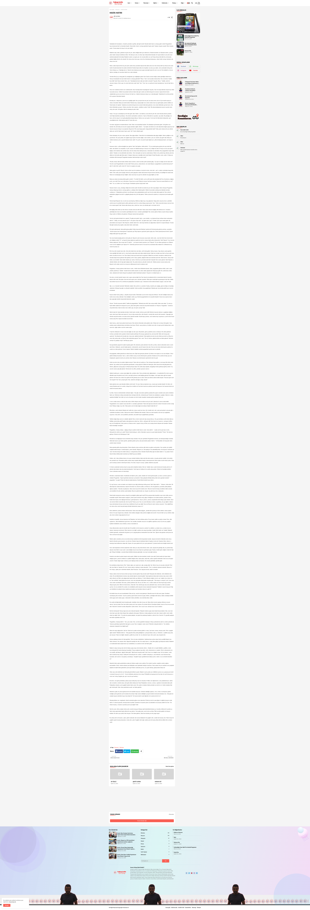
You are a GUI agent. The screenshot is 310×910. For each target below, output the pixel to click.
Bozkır (155, 849)
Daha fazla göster (170, 766)
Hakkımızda (174, 907)
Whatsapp (135, 751)
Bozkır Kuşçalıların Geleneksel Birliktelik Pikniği (190, 104)
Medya (174, 3)
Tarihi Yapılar (155, 852)
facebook (183, 66)
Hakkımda (164, 3)
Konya (155, 843)
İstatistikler (188, 907)
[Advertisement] (142, 31)
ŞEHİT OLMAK (137, 781)
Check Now (11, 902)
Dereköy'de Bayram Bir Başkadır (191, 96)
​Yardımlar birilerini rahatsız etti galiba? (190, 89)
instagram (183, 70)
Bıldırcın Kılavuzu (178, 832)
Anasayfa (167, 907)
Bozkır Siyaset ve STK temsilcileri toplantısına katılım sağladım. (125, 841)
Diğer (182, 3)
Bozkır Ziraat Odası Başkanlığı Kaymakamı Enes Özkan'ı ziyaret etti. (125, 848)
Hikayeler (155, 838)
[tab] (129, 3)
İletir (175, 837)
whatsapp (195, 66)
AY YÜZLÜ (113, 781)
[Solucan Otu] (180, 52)
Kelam (136, 3)
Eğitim (155, 3)
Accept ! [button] (7, 905)
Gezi (129, 3)
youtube (195, 70)
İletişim (199, 907)
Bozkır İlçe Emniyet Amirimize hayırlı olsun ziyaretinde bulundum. (126, 834)
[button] (188, 3)
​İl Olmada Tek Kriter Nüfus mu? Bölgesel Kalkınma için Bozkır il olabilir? (192, 82)
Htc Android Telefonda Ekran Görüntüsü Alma (191, 44)
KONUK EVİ (158, 781)
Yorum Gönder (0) (141, 820)
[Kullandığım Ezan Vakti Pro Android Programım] (180, 37)
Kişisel (155, 841)
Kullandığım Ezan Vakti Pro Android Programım (192, 36)
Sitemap (194, 907)
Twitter (127, 751)
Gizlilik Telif (181, 907)
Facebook (120, 751)
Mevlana (117, 9)
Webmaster (155, 854)
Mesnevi (116, 747)
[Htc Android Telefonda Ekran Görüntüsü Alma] (180, 45)
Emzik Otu (176, 852)
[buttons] (187, 873)
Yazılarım (155, 846)
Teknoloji (145, 3)
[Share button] (141, 751)
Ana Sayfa (112, 9)
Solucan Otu (188, 50)
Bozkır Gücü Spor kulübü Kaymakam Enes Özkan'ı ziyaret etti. (126, 855)
